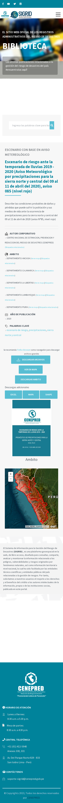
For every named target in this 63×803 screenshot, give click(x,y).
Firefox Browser (23, 350)
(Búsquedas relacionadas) (14, 247)
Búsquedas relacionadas (48, 307)
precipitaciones (37, 330)
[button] (58, 14)
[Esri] (53, 526)
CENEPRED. (33, 797)
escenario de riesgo (17, 330)
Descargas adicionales (17, 387)
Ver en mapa (36, 258)
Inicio (6, 79)
